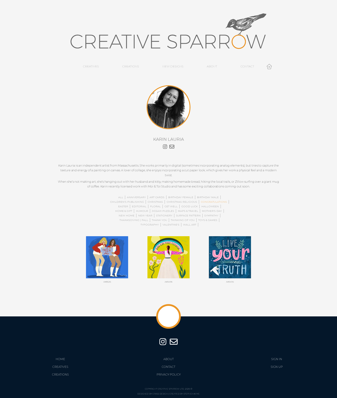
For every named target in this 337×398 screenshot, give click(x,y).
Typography (150, 224)
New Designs (172, 66)
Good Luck (189, 206)
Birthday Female (180, 197)
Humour (142, 211)
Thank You (159, 220)
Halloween (210, 206)
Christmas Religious (182, 201)
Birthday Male (208, 197)
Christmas (155, 201)
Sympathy (211, 215)
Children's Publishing (127, 201)
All (120, 197)
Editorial (139, 206)
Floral (155, 206)
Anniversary (136, 197)
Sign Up (277, 367)
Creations (130, 66)
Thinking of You (183, 220)
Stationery (164, 215)
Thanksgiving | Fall (134, 220)
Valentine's (171, 224)
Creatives (91, 66)
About (212, 66)
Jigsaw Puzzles (163, 211)
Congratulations (214, 201)
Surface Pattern (188, 215)
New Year (145, 215)
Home (60, 359)
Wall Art (189, 224)
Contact (247, 66)
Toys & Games (207, 220)
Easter (123, 206)
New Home (126, 215)
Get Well (171, 206)
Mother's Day (212, 211)
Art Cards (157, 197)
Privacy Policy (169, 374)
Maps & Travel (188, 211)
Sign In (276, 359)
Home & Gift (123, 211)
